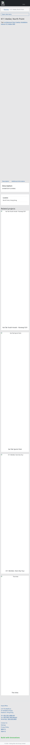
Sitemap (3, 725)
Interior (3, 24)
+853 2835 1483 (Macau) (10, 717)
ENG (24, 4)
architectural (8, 22)
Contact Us (4, 723)
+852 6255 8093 (12, 719)
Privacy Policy (5, 727)
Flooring (6, 9)
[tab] (5, 181)
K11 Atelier (9, 24)
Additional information (18, 181)
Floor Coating (16, 22)
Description (5, 181)
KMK (13, 24)
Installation (24, 22)
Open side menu (7, 14)
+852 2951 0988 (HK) (9, 715)
